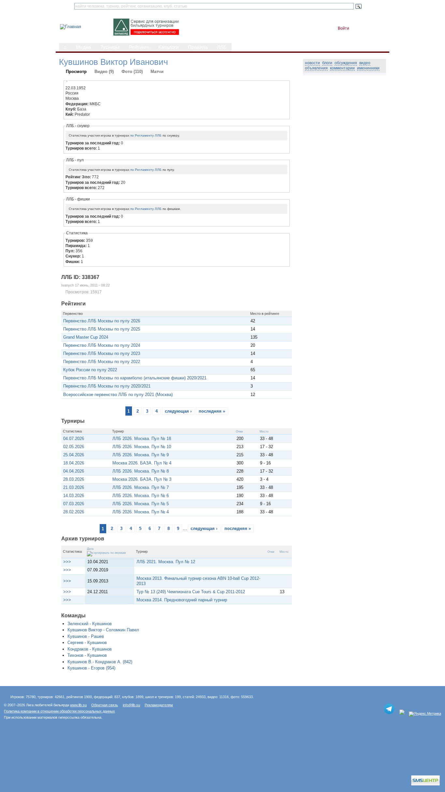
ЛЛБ (222, 47)
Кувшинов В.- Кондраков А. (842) (99, 661)
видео (364, 63)
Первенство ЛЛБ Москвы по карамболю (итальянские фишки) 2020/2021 (135, 377)
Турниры (110, 47)
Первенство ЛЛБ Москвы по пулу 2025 (101, 329)
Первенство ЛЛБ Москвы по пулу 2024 (101, 345)
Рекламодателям (159, 705)
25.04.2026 (73, 454)
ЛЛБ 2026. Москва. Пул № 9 (140, 454)
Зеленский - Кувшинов (89, 623)
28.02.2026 (73, 511)
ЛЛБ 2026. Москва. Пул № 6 (140, 495)
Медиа (83, 47)
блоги (327, 63)
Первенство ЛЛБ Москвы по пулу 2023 (101, 353)
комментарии (342, 68)
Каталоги (168, 47)
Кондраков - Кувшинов (89, 649)
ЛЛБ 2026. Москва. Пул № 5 (140, 503)
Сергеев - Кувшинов (87, 642)
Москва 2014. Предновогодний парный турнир (181, 599)
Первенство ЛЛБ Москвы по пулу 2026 (101, 320)
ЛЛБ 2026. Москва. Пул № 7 (140, 487)
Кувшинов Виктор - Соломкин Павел (103, 629)
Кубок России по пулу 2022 (90, 369)
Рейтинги (139, 47)
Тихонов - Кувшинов (87, 655)
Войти (343, 28)
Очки (239, 431)
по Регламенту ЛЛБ (146, 135)
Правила (198, 47)
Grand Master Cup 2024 (85, 337)
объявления (316, 68)
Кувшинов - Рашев (85, 636)
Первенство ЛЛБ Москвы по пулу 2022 (101, 361)
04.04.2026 (73, 471)
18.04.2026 (73, 463)
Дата (90, 548)
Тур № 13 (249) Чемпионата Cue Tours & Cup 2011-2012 (190, 591)
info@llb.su (131, 705)
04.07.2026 (73, 438)
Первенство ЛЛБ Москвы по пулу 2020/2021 (107, 386)
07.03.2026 (73, 503)
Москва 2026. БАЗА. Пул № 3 (141, 479)
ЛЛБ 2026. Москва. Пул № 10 (141, 446)
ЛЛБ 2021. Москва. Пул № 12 (165, 561)
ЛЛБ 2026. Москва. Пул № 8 (140, 471)
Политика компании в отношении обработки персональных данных (59, 711)
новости (312, 63)
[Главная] (70, 26)
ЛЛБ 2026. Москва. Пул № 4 (140, 511)
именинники (368, 68)
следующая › (178, 411)
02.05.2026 (73, 446)
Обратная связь (104, 705)
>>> (67, 561)
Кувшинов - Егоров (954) (91, 668)
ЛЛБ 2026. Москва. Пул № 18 (141, 438)
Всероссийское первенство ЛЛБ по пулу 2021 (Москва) (118, 394)
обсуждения (346, 63)
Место (264, 431)
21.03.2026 (73, 487)
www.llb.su (78, 705)
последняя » (212, 411)
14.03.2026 (73, 495)
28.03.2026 (73, 479)
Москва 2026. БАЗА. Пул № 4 (141, 463)
